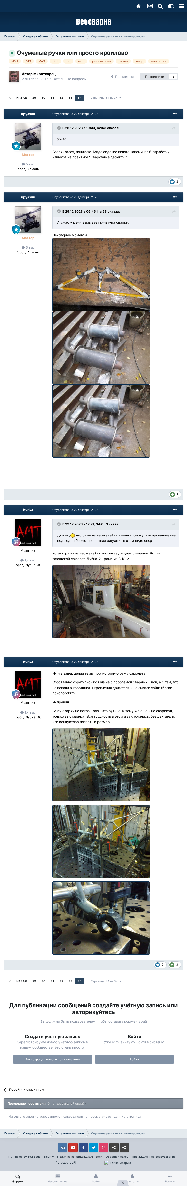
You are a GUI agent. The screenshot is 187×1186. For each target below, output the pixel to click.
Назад (21, 97)
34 (80, 97)
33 (70, 97)
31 (52, 97)
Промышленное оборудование (154, 1156)
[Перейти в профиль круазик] (28, 136)
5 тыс (30, 164)
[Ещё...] (174, 114)
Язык (48, 1156)
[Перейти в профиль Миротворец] (14, 76)
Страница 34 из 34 (105, 97)
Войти (134, 1059)
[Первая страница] (10, 98)
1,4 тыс (30, 560)
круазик (28, 114)
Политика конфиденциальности (79, 1156)
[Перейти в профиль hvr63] (28, 532)
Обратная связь (117, 1156)
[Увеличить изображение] (102, 274)
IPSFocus (34, 1156)
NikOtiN (102, 524)
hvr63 (101, 128)
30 (43, 97)
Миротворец (44, 74)
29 (34, 97)
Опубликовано (75, 114)
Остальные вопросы (69, 79)
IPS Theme (15, 1156)
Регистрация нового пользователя (52, 1059)
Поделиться (123, 76)
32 (61, 97)
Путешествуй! (66, 1162)
